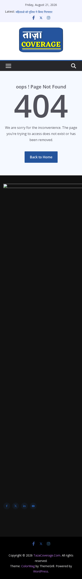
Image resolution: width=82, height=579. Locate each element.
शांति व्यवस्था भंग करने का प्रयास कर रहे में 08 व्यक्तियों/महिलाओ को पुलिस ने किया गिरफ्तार (45, 11)
